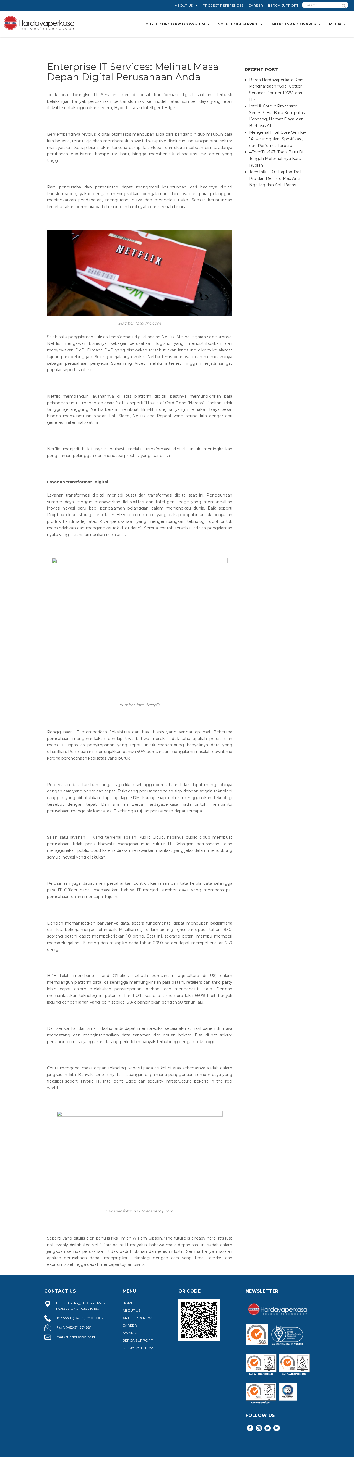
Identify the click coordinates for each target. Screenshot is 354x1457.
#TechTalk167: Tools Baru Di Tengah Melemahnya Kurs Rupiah (276, 158)
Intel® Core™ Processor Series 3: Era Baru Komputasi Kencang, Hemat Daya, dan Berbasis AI (277, 116)
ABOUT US (184, 5)
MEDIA (335, 24)
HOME (128, 1303)
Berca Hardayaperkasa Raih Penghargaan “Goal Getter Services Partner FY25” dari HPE (276, 89)
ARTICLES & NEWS (138, 1318)
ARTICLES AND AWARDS (293, 24)
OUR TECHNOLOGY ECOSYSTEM (175, 24)
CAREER (255, 5)
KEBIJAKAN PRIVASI (140, 1348)
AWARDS (131, 1333)
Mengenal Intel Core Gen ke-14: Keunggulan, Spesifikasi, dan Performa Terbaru (277, 139)
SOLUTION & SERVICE (238, 24)
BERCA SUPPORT (283, 5)
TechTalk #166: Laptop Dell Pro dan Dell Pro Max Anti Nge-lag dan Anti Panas (275, 178)
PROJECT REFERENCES (223, 5)
